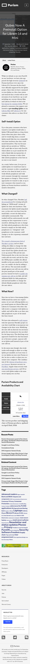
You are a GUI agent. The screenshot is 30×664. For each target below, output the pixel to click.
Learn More (16, 416)
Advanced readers (9, 494)
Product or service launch (20, 527)
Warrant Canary (6, 604)
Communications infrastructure (19, 499)
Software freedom (11, 532)
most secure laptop (8, 50)
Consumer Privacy (8, 501)
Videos (11, 539)
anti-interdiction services (10, 369)
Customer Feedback (6, 506)
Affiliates (4, 572)
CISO (11, 499)
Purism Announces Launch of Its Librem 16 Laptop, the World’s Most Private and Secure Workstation (15, 440)
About (4, 60)
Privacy (8, 527)
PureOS (6, 529)
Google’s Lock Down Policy (10, 445)
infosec (11, 511)
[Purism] (6, 70)
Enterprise (5, 564)
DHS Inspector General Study (11, 450)
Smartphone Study (8, 448)
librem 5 (10, 512)
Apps (18, 494)
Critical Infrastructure (14, 503)
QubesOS (22, 80)
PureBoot (5, 366)
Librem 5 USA (18, 513)
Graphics (7, 511)
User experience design (20, 537)
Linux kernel (7, 515)
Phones (22, 524)
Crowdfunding (22, 504)
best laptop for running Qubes (12, 104)
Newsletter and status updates (14, 523)
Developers (5, 568)
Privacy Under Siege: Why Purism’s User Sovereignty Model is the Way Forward (15, 454)
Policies (4, 597)
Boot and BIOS (7, 496)
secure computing (14, 530)
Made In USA (13, 515)
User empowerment (10, 535)
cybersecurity (15, 506)
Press (3, 527)
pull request (23, 320)
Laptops (12, 48)
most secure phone (20, 519)
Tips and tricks (10, 535)
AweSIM (22, 494)
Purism (13, 64)
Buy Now (26, 416)
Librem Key (20, 402)
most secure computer (21, 48)
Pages (3, 575)
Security (10, 46)
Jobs (3, 593)
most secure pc (18, 50)
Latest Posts (11, 60)
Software (15, 46)
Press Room (5, 561)
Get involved (5, 600)
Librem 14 (21, 44)
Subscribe (7, 621)
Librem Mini (6, 111)
